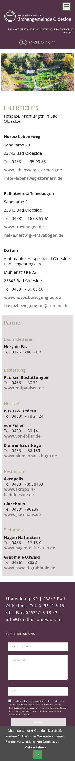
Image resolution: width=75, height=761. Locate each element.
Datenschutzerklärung (34, 701)
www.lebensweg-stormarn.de (33, 170)
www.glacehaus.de (22, 514)
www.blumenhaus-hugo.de (30, 455)
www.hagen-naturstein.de (29, 548)
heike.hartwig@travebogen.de (33, 235)
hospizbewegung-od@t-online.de (36, 305)
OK (37, 754)
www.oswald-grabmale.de (29, 567)
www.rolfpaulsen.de (24, 388)
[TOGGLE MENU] (66, 6)
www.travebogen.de (24, 226)
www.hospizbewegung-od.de (32, 297)
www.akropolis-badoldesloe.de (19, 492)
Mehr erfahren (35, 747)
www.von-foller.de (22, 436)
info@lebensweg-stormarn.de (33, 178)
